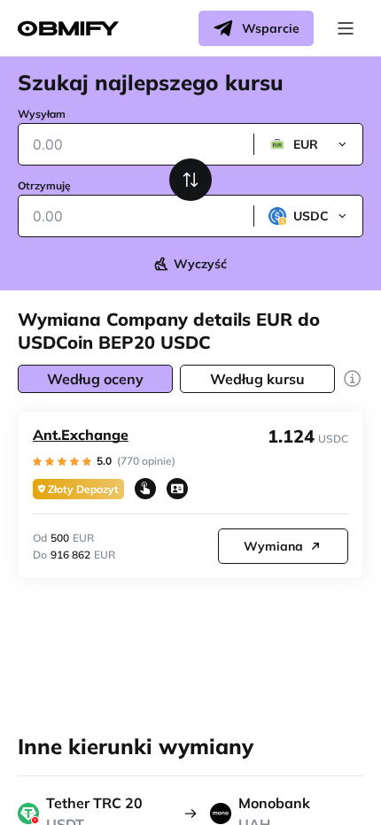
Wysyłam (42, 113)
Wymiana (273, 546)
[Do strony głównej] (68, 28)
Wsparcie (270, 28)
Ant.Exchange (80, 434)
